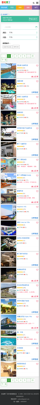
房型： (5, 33)
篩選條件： (7, 43)
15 (32, 56)
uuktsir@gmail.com (23, 399)
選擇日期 (16, 47)
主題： (5, 37)
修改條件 (34, 19)
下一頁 (4, 60)
